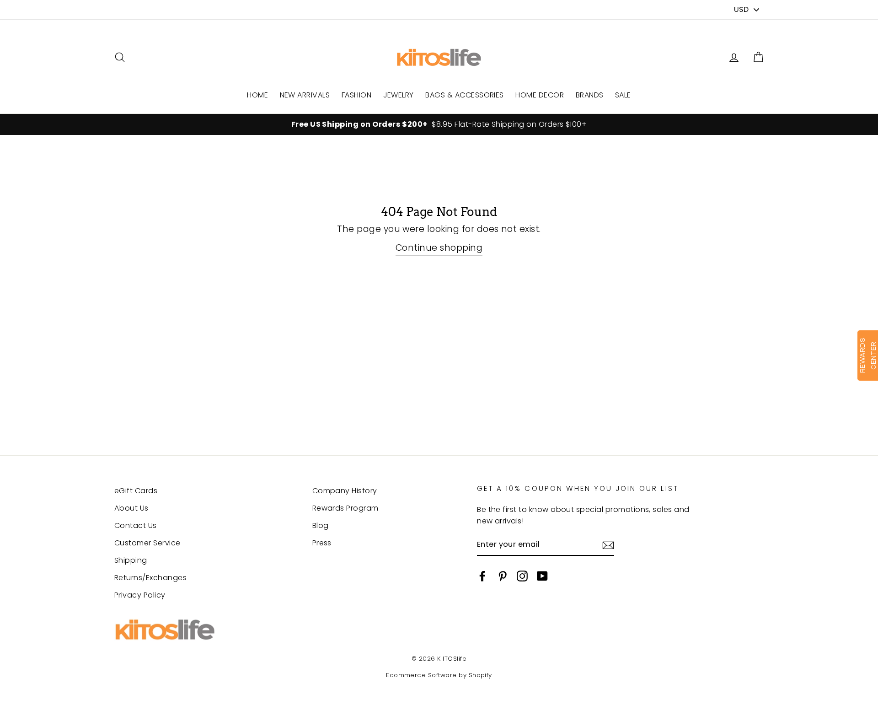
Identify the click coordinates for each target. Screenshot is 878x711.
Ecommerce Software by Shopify (439, 675)
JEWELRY (398, 95)
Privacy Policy (140, 595)
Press (322, 543)
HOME (257, 95)
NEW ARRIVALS (305, 95)
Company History (344, 490)
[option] (439, 124)
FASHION (356, 95)
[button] (758, 57)
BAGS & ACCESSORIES (464, 95)
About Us (131, 508)
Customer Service (147, 543)
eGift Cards (135, 490)
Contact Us (135, 525)
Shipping (130, 560)
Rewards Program (345, 508)
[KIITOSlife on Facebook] (482, 576)
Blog (320, 525)
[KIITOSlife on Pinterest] (502, 576)
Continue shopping (439, 248)
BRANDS (590, 95)
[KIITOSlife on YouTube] (542, 576)
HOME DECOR (539, 95)
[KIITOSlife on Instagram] (522, 576)
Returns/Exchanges (150, 577)
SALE (623, 95)
